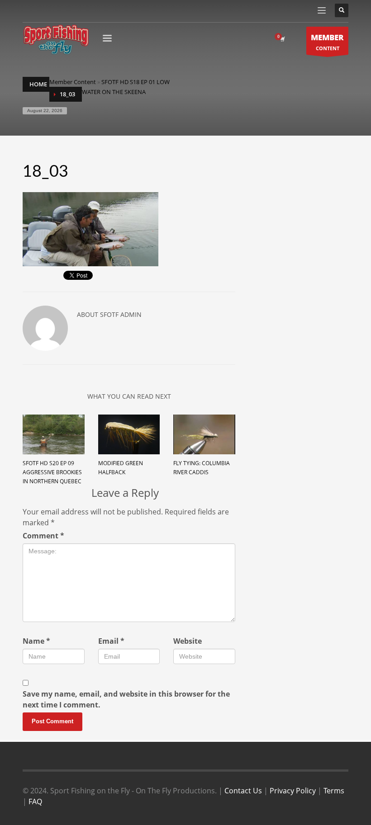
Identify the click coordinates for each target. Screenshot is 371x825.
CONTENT (327, 42)
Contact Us (243, 791)
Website (187, 641)
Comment (43, 536)
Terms (333, 791)
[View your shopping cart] (282, 39)
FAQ (35, 801)
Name (36, 641)
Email (111, 641)
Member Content (72, 82)
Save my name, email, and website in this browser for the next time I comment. (126, 699)
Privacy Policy (293, 791)
